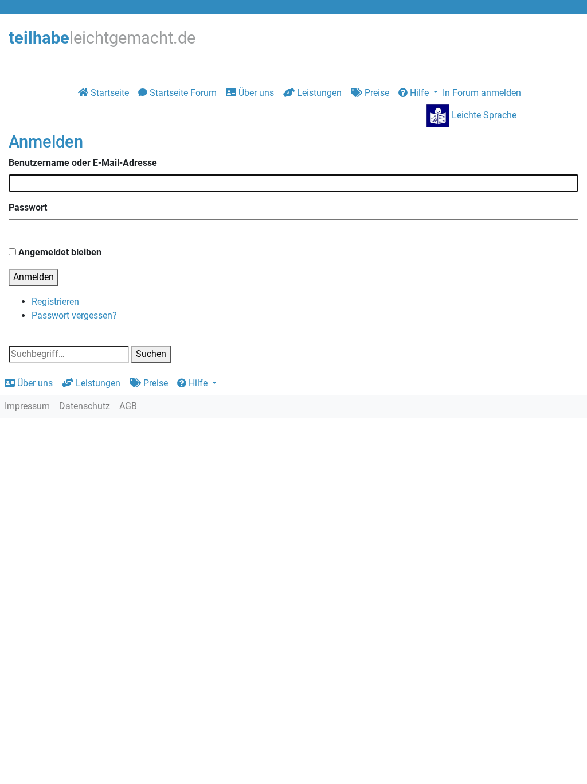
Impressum (27, 406)
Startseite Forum (182, 92)
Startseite (108, 92)
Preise (375, 92)
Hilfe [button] (419, 92)
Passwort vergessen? (74, 315)
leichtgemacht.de (102, 38)
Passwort (28, 207)
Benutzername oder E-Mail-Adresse (83, 162)
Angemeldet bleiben (59, 252)
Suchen (151, 353)
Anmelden (33, 276)
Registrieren (55, 301)
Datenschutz (84, 406)
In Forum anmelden (482, 92)
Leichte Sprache (482, 115)
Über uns (255, 92)
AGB (128, 406)
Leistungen (318, 92)
